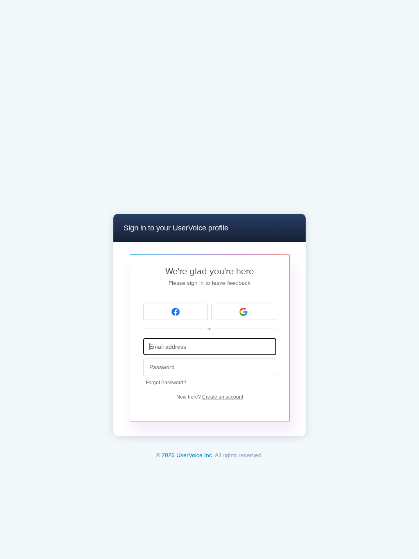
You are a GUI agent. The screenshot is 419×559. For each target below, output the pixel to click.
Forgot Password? (166, 382)
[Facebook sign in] (175, 312)
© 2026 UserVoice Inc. (185, 455)
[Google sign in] (243, 312)
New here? (209, 397)
